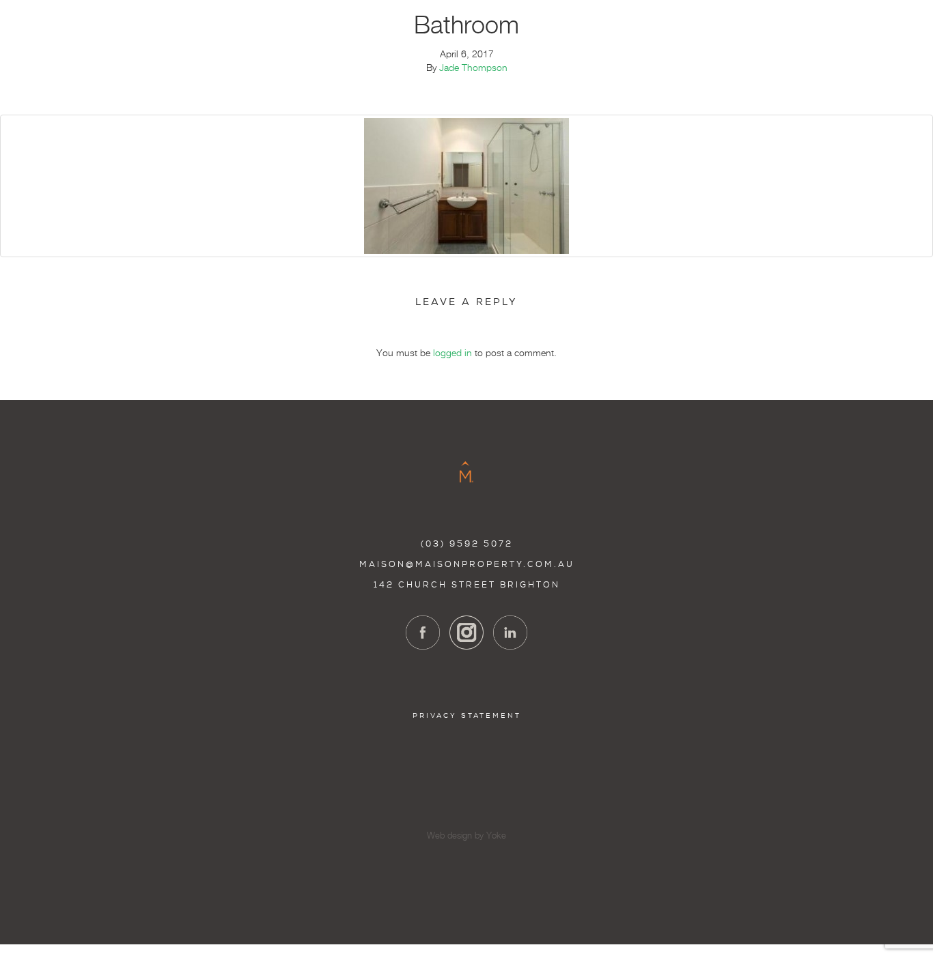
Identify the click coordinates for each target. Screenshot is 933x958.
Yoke (496, 836)
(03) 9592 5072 (467, 543)
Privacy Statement (467, 715)
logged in (452, 353)
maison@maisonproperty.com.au (466, 564)
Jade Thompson (473, 68)
